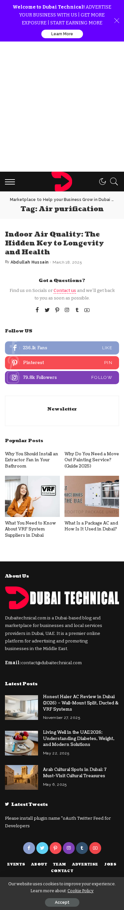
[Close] (116, 20)
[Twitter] (47, 310)
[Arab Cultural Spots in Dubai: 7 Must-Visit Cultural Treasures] (21, 777)
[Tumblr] (77, 310)
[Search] (112, 181)
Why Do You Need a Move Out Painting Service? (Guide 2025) (91, 460)
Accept (62, 902)
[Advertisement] (62, 106)
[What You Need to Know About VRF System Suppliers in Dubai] (32, 496)
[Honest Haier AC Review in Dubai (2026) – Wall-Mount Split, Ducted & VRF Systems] (21, 707)
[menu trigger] (11, 181)
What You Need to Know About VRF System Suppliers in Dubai (30, 529)
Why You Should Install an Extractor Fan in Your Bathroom (31, 460)
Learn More (62, 34)
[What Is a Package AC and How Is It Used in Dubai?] (91, 496)
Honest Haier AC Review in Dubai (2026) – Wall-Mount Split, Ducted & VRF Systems (80, 703)
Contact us (65, 290)
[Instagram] (67, 310)
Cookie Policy (80, 890)
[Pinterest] (57, 310)
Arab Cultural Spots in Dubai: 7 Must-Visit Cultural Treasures (74, 773)
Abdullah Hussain (30, 262)
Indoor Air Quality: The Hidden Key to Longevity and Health (54, 243)
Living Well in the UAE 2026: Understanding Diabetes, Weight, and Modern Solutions (78, 738)
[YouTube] (87, 310)
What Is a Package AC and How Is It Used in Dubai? (91, 526)
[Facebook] (37, 310)
